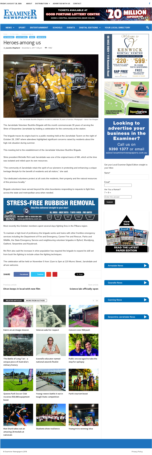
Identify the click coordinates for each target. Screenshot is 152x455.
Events (71, 27)
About (29, 3)
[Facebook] (149, 3)
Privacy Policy (137, 451)
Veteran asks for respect (47, 330)
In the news (8, 37)
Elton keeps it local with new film (21, 288)
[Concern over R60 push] (83, 316)
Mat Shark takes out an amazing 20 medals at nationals (14, 431)
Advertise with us (61, 3)
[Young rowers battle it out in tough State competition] (51, 380)
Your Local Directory (117, 27)
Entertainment (39, 27)
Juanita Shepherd (13, 48)
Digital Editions (88, 27)
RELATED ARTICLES (14, 300)
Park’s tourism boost (78, 393)
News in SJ (41, 37)
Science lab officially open (84, 288)
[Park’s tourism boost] (83, 380)
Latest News (22, 37)
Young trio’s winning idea (81, 428)
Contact (77, 3)
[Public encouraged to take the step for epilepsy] (83, 345)
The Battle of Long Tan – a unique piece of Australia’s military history (15, 361)
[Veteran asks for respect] (51, 316)
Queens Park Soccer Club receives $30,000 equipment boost (16, 396)
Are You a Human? (112, 191)
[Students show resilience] (51, 415)
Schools (57, 27)
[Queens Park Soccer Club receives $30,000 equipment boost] (18, 380)
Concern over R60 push (79, 330)
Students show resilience (48, 428)
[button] (147, 27)
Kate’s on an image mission (16, 330)
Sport (22, 27)
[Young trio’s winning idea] (83, 415)
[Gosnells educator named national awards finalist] (51, 345)
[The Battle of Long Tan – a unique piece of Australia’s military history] (18, 345)
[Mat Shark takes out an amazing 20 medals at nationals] (18, 415)
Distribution (41, 3)
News (9, 27)
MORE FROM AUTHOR (35, 300)
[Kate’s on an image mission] (18, 316)
